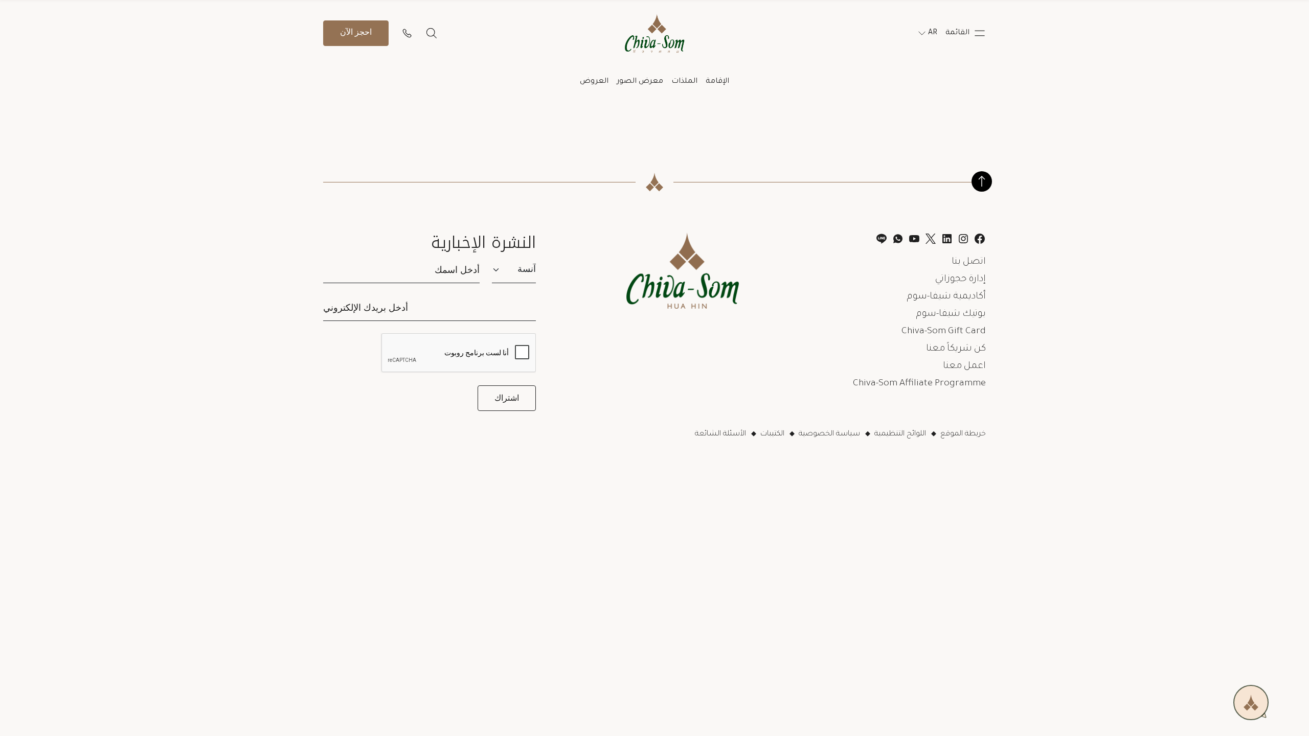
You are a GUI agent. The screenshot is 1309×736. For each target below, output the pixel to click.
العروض (594, 82)
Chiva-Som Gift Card (943, 332)
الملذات (684, 82)
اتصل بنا (969, 262)
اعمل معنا (964, 366)
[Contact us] (407, 33)
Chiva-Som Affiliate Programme (919, 384)
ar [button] (932, 33)
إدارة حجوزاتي (960, 279)
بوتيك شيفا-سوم (951, 314)
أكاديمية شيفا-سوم (946, 297)
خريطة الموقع (963, 434)
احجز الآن (356, 33)
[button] (965, 33)
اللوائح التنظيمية (900, 434)
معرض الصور (640, 82)
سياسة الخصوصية (829, 434)
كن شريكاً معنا (956, 349)
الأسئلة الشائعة (720, 434)
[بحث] (431, 33)
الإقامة (717, 82)
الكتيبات (772, 434)
